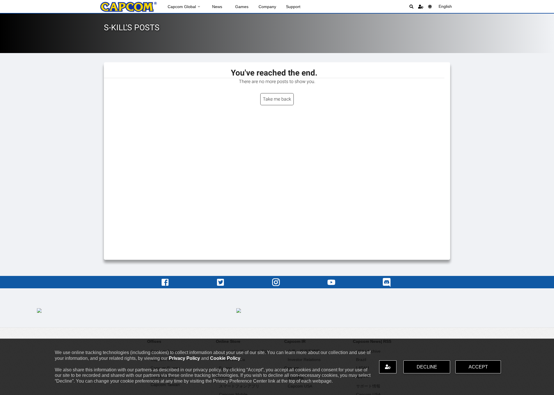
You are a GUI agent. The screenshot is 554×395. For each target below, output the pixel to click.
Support (293, 6)
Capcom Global (182, 6)
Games (241, 6)
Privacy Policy (184, 358)
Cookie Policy (225, 358)
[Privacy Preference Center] (387, 366)
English (445, 6)
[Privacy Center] (420, 6)
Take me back (277, 99)
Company (267, 6)
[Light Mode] (430, 6)
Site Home (128, 7)
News (217, 6)
